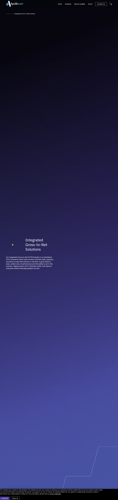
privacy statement (55, 494)
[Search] (111, 4)
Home (60, 4)
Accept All (5, 498)
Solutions (68, 4)
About (90, 4)
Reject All (15, 498)
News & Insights (79, 4)
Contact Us (101, 4)
